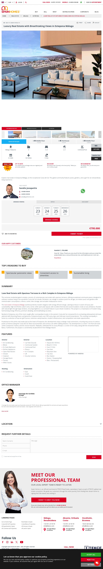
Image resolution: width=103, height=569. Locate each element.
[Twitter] (16, 542)
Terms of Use (5, 549)
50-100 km (29, 158)
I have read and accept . (12, 456)
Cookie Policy (25, 549)
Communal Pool (82, 150)
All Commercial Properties (9, 528)
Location (49, 340)
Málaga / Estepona (10, 150)
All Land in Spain (26, 528)
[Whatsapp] (82, 191)
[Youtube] (21, 542)
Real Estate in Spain (27, 522)
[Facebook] (3, 542)
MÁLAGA (25, 16)
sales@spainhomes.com (27, 197)
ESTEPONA (36, 16)
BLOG (96, 12)
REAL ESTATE (15, 16)
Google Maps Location (51, 529)
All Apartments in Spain (8, 526)
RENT (55, 12)
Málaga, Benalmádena (50, 519)
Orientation (28, 369)
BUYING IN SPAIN (68, 12)
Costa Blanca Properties (28, 524)
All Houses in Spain (27, 526)
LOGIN (20, 2)
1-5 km (46, 158)
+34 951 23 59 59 (25, 194)
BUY (36, 12)
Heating (5, 369)
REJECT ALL (91, 560)
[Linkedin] (12, 542)
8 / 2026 (10, 158)
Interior (4, 340)
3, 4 (46, 150)
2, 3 (64, 150)
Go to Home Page (7, 522)
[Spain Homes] (10, 9)
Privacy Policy (15, 549)
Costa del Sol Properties (8, 524)
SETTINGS (91, 565)
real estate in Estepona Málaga (14, 305)
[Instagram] (7, 542)
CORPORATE (84, 12)
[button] (100, 134)
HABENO (81, 354)
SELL (45, 12)
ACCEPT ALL (91, 555)
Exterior (26, 340)
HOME (4, 16)
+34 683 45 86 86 (25, 191)
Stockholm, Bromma (87, 519)
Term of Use (18, 456)
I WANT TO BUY (76, 234)
